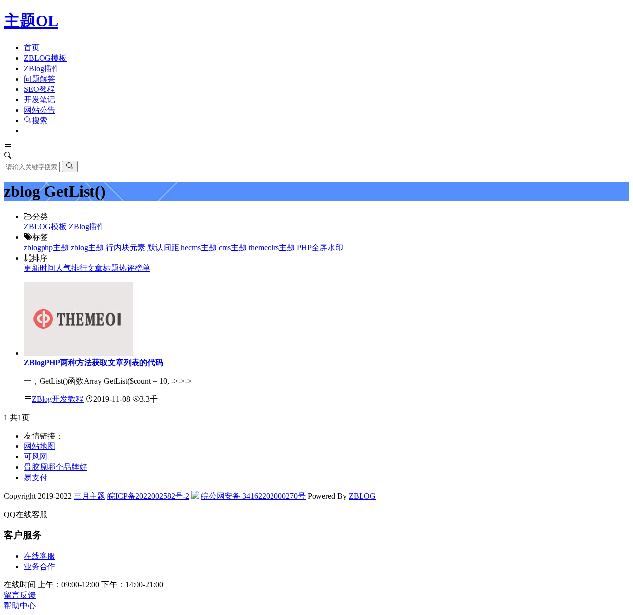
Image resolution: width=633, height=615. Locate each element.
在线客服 (39, 556)
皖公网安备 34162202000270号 (253, 496)
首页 (32, 48)
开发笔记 (39, 99)
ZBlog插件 (42, 68)
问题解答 (39, 79)
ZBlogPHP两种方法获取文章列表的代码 (93, 362)
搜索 (39, 120)
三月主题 (89, 496)
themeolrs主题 (272, 247)
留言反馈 (20, 595)
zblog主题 (87, 247)
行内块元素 (125, 247)
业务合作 (39, 566)
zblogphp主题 (46, 247)
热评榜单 (134, 268)
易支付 (35, 477)
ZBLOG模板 (45, 58)
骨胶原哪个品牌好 (55, 467)
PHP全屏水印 (320, 247)
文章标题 (103, 268)
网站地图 (39, 446)
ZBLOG (362, 496)
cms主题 (233, 247)
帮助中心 (20, 605)
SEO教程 (39, 89)
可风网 (35, 456)
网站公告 (39, 110)
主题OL (31, 21)
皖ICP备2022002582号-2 (148, 496)
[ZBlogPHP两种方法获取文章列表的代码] (78, 353)
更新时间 (39, 268)
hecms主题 (199, 247)
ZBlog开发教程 (58, 399)
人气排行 (71, 268)
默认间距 (163, 247)
